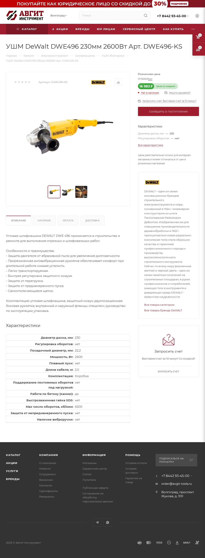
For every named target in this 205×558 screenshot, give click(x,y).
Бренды (13, 479)
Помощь (132, 455)
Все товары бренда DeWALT (163, 310)
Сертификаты (48, 491)
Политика (89, 479)
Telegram (97, 522)
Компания (48, 455)
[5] (29, 82)
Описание (18, 220)
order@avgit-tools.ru (176, 484)
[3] (22, 82)
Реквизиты (46, 496)
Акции (11, 463)
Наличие (44, 220)
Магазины (89, 463)
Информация (94, 455)
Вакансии (46, 479)
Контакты (45, 485)
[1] (15, 82)
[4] (25, 82)
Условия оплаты (136, 463)
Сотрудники (47, 474)
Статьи (86, 474)
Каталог (13, 455)
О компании (47, 463)
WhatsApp (107, 522)
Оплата (68, 220)
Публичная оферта (95, 487)
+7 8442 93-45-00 (171, 16)
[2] (18, 82)
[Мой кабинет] (197, 16)
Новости (45, 468)
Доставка (92, 220)
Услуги (12, 471)
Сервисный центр (94, 468)
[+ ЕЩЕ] (193, 29)
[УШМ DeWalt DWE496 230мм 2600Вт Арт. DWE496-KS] (68, 136)
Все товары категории (159, 304)
